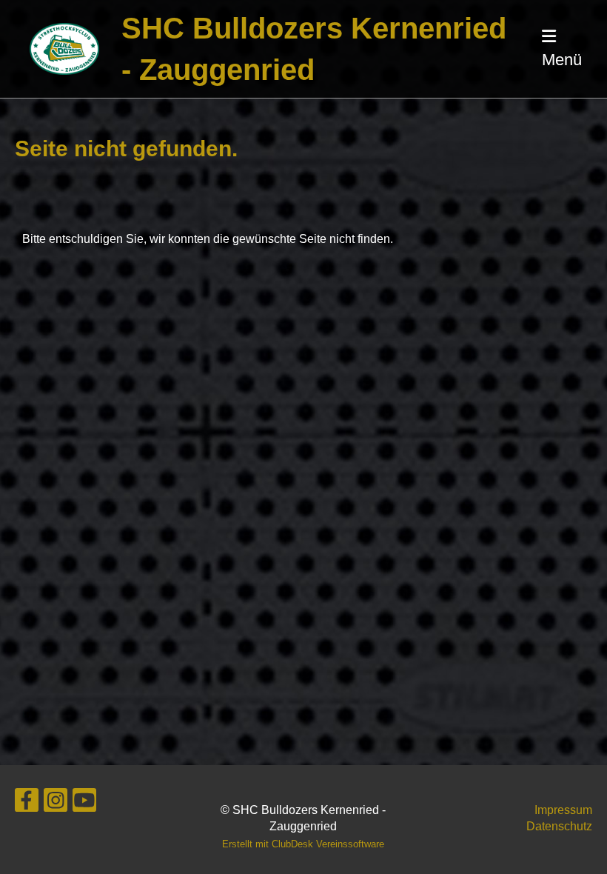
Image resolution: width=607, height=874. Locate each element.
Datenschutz (559, 826)
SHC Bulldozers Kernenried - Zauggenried (313, 49)
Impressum (563, 810)
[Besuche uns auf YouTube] (84, 803)
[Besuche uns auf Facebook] (26, 803)
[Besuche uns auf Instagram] (55, 803)
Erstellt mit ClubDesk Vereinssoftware (303, 844)
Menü (562, 59)
